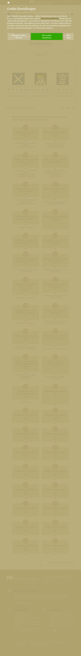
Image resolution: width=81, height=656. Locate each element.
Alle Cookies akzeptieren (46, 36)
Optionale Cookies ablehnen (19, 36)
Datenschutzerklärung (50, 18)
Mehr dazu (68, 36)
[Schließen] (40, 2)
